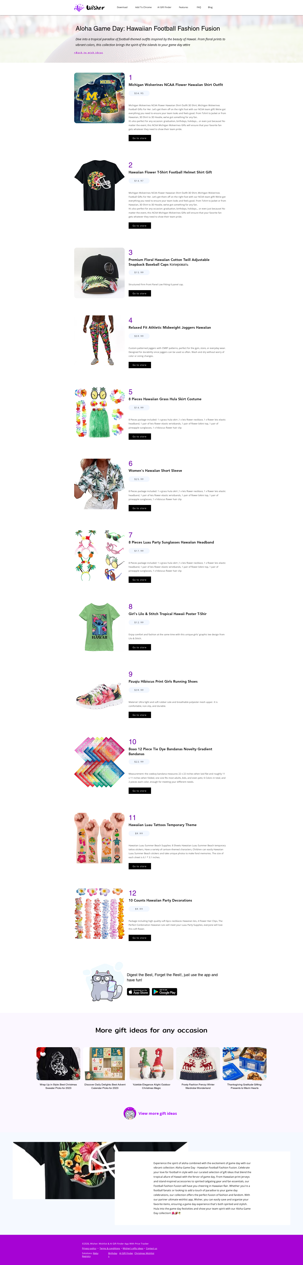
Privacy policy (89, 1248)
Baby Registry (90, 1255)
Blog (210, 7)
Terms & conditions (110, 1248)
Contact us (151, 1248)
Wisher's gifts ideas (133, 1248)
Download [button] (122, 7)
